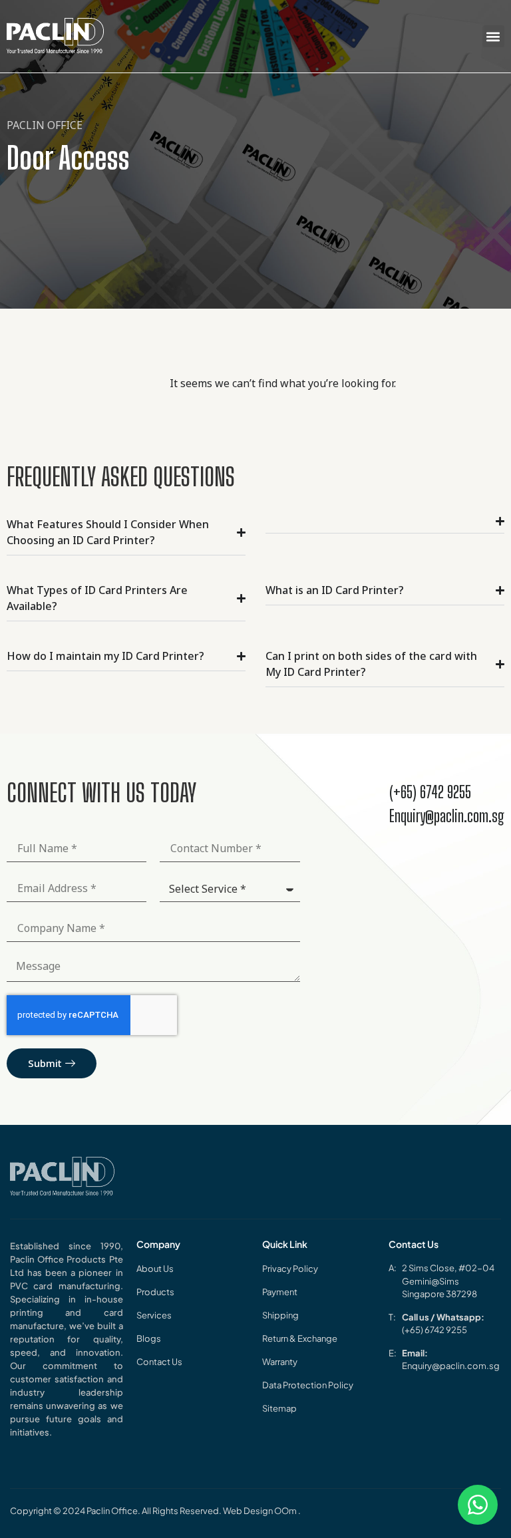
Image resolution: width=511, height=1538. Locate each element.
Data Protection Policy (307, 1385)
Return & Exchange (299, 1338)
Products (155, 1292)
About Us (155, 1268)
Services (154, 1315)
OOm (286, 1510)
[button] (493, 36)
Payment (279, 1292)
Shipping (280, 1315)
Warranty (279, 1361)
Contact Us (159, 1361)
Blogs (148, 1338)
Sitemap (279, 1408)
